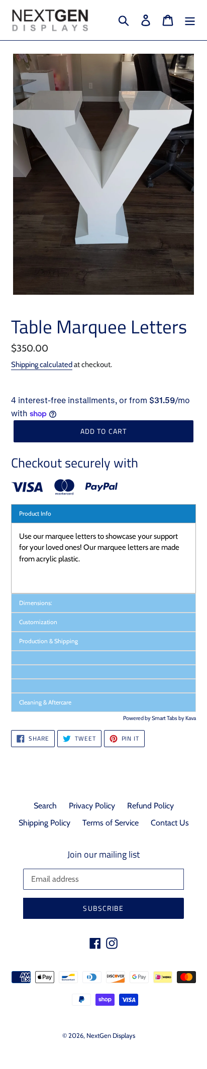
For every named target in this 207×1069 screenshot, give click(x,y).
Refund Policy (150, 805)
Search (45, 805)
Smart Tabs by (168, 718)
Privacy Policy (92, 805)
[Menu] (190, 20)
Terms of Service (110, 822)
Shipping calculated (41, 364)
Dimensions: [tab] (36, 603)
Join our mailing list (103, 854)
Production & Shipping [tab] (48, 641)
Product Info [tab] (35, 513)
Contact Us (170, 822)
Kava (190, 718)
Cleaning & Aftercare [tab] (45, 702)
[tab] (103, 658)
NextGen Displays (110, 1035)
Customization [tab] (39, 622)
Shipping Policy (44, 822)
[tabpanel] (103, 558)
